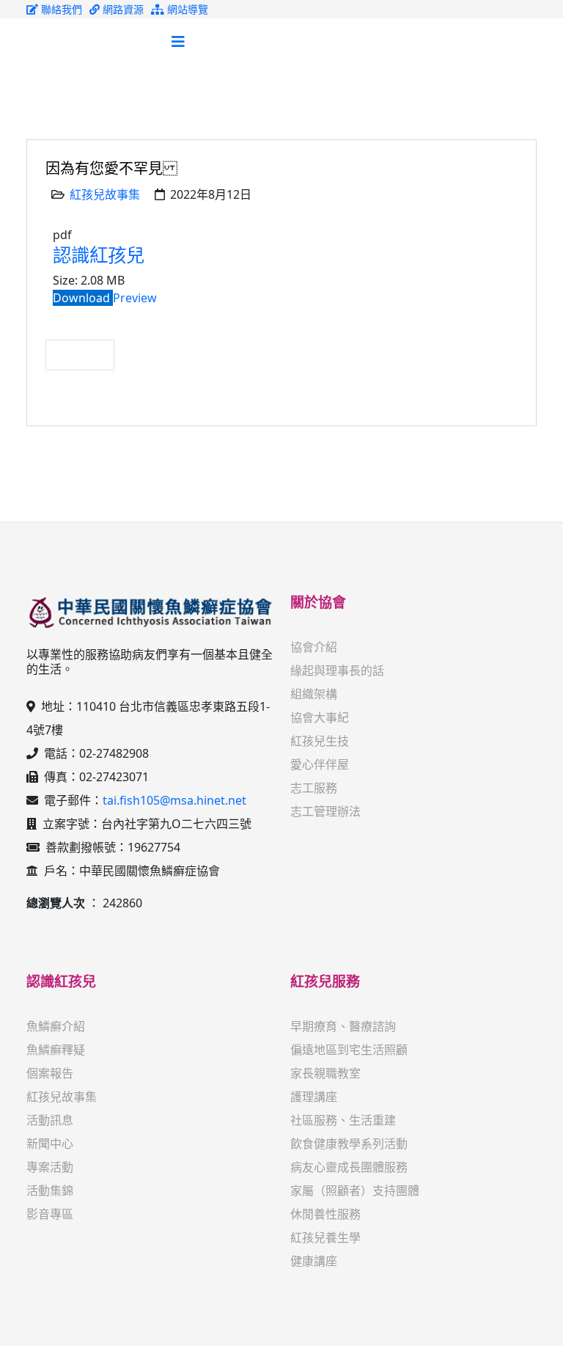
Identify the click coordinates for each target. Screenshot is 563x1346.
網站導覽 (186, 9)
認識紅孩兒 (98, 254)
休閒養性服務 (325, 1214)
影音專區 (49, 1214)
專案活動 (49, 1167)
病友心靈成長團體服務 (349, 1167)
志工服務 (313, 788)
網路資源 (122, 9)
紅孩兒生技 (319, 741)
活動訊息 (49, 1120)
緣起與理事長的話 (337, 670)
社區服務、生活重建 (343, 1120)
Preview (135, 298)
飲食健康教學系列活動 (349, 1143)
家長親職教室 (325, 1073)
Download (83, 298)
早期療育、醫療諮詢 (343, 1026)
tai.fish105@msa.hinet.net (174, 800)
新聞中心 (49, 1143)
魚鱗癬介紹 (55, 1026)
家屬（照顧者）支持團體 (354, 1190)
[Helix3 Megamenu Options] (178, 41)
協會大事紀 (319, 717)
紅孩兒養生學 (325, 1237)
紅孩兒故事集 (105, 194)
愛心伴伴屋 (319, 764)
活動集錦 (49, 1190)
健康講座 (313, 1261)
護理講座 (313, 1097)
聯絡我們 (60, 9)
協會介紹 (313, 647)
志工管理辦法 (325, 811)
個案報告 (49, 1073)
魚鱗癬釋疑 (55, 1050)
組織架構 (313, 694)
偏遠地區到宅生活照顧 (349, 1050)
